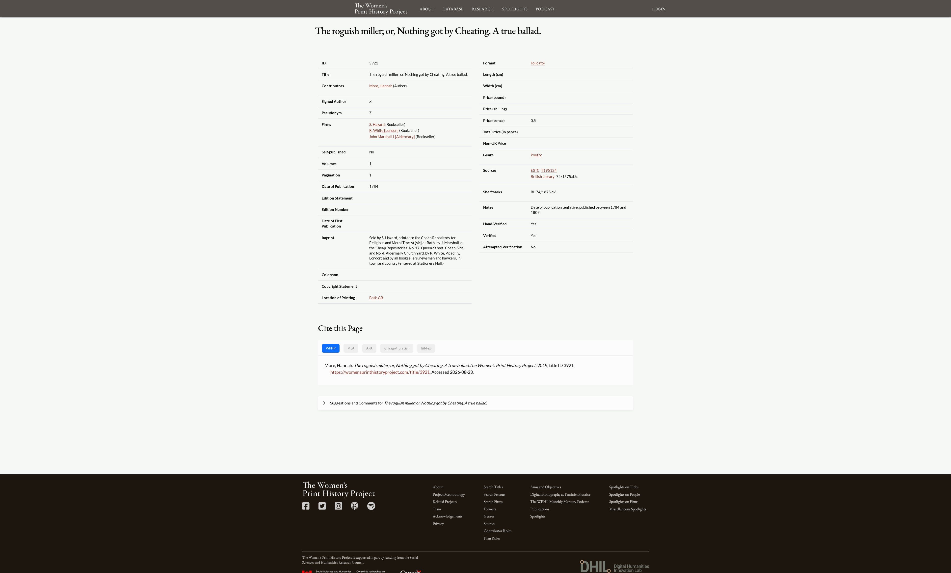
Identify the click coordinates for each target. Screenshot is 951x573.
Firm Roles (492, 538)
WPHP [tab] (331, 348)
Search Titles (493, 486)
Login (658, 8)
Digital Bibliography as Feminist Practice (560, 494)
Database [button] (452, 8)
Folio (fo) (538, 63)
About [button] (427, 8)
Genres (489, 516)
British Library (543, 176)
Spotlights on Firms (623, 501)
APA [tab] (369, 348)
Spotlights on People (624, 494)
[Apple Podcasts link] (354, 507)
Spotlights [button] (515, 8)
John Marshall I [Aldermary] (392, 136)
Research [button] (483, 8)
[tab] (396, 348)
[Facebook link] (305, 507)
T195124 (549, 170)
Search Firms (493, 501)
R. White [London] (383, 130)
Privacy (438, 523)
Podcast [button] (545, 8)
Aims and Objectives (545, 486)
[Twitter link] (322, 507)
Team (437, 509)
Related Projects (445, 501)
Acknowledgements (447, 516)
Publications (539, 509)
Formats (490, 509)
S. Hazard (377, 124)
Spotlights (537, 516)
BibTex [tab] (426, 348)
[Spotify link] (371, 507)
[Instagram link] (338, 507)
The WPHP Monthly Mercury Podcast (559, 501)
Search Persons (494, 494)
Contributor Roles (497, 530)
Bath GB (376, 297)
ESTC (535, 170)
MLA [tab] (350, 348)
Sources (489, 523)
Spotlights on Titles (623, 486)
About (438, 486)
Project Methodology (449, 494)
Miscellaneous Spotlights (627, 509)
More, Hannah (380, 86)
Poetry (536, 155)
